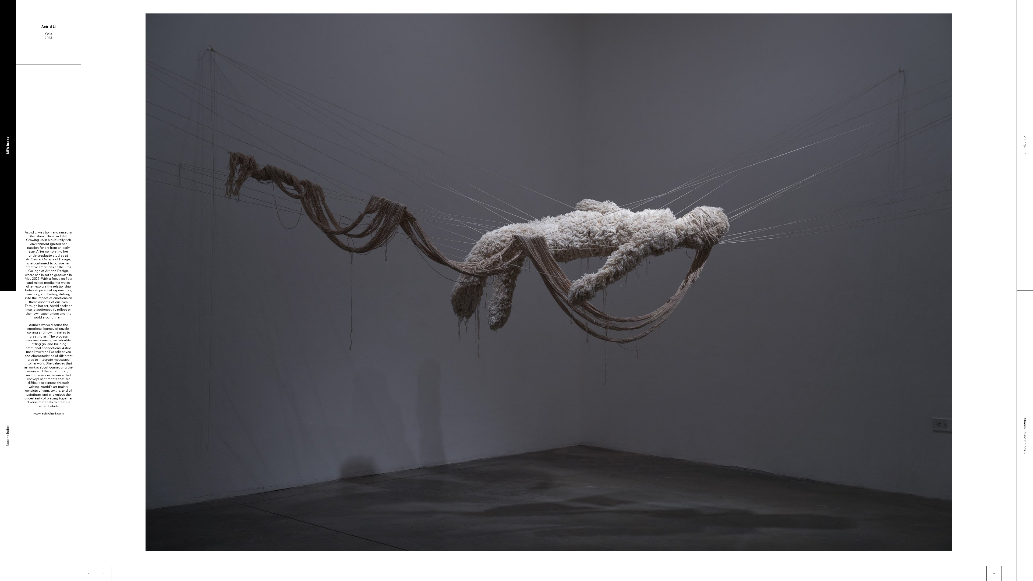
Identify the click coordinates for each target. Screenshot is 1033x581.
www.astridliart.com (48, 413)
